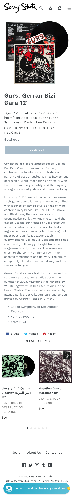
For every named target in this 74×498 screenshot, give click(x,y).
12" (16, 113)
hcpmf (8, 117)
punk (52, 117)
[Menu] (69, 7)
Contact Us (54, 452)
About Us (34, 452)
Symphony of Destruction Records (29, 122)
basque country (50, 113)
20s (33, 113)
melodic (22, 117)
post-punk (38, 117)
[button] (36, 488)
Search (17, 452)
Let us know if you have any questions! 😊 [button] (42, 488)
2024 (24, 113)
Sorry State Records (40, 476)
